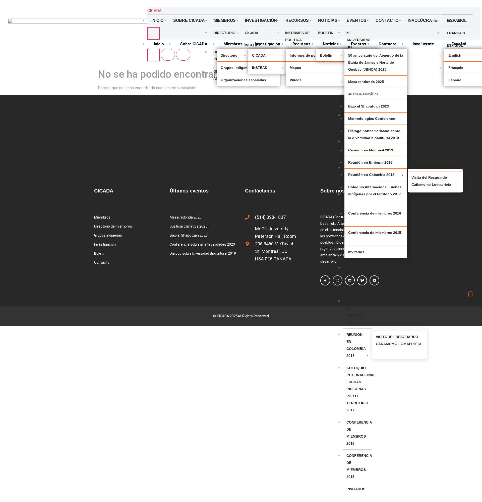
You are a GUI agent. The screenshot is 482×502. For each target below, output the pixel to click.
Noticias (327, 20)
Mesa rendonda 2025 (366, 82)
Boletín (325, 33)
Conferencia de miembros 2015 (359, 466)
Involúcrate (422, 20)
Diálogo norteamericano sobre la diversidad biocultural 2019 (374, 134)
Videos (296, 80)
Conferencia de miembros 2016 (359, 432)
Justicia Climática (363, 94)
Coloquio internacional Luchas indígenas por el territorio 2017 (359, 389)
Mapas (295, 68)
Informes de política (297, 36)
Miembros (225, 20)
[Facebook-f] (325, 280)
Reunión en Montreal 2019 (356, 278)
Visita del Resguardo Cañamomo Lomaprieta (398, 340)
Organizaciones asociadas (243, 80)
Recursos (297, 20)
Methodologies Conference (371, 119)
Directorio (224, 33)
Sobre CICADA (189, 20)
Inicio (157, 20)
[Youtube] (374, 280)
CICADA (154, 10)
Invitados (355, 489)
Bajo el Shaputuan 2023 (368, 106)
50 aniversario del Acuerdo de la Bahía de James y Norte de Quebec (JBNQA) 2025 (375, 62)
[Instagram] (337, 280)
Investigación (261, 20)
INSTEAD (252, 45)
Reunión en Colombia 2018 (356, 345)
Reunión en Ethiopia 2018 (354, 311)
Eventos (356, 20)
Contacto (387, 20)
